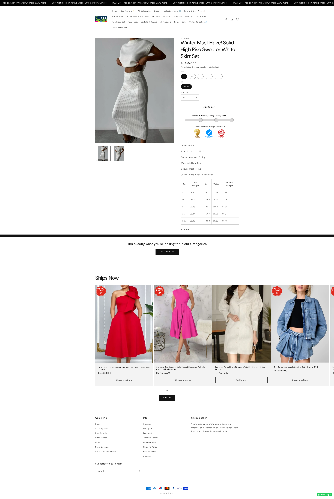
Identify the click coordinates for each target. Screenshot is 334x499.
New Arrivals (101, 433)
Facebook (147, 433)
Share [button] (186, 229)
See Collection (167, 251)
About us (147, 456)
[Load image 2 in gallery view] (119, 153)
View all (167, 397)
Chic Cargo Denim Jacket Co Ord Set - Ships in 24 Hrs (297, 367)
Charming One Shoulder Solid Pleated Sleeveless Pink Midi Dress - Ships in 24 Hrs (180, 368)
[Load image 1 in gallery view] (103, 153)
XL (209, 76)
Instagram (147, 428)
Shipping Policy (150, 447)
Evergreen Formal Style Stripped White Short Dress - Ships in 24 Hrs (241, 368)
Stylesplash (170, 493)
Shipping (195, 67)
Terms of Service (151, 437)
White (186, 86)
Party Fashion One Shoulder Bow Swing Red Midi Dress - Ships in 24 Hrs (124, 368)
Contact (147, 424)
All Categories (101, 428)
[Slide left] (161, 390)
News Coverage (102, 447)
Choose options (124, 380)
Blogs (97, 442)
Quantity (184, 92)
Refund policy (149, 442)
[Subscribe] (139, 471)
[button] (157, 11)
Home (97, 424)
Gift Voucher (101, 437)
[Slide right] (173, 390)
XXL (218, 76)
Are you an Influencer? (105, 451)
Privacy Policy (149, 451)
